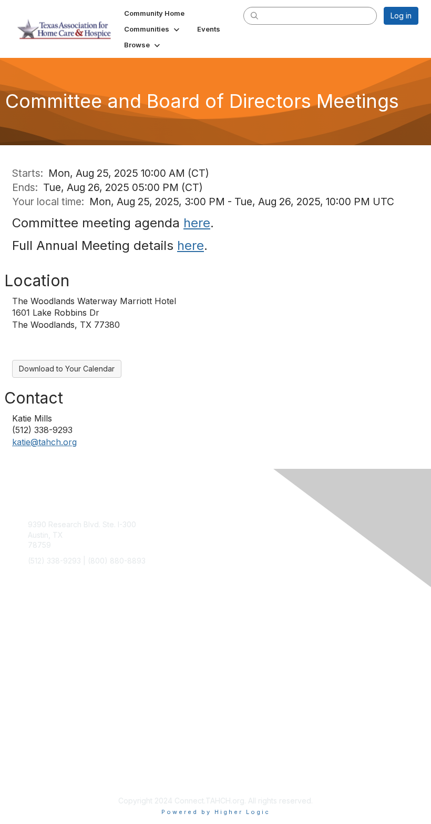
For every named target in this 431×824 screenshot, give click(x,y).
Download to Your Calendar (67, 368)
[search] (254, 15)
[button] (152, 29)
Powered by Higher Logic (215, 812)
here (196, 222)
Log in (401, 15)
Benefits (42, 640)
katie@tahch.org (44, 442)
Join (35, 630)
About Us (43, 709)
